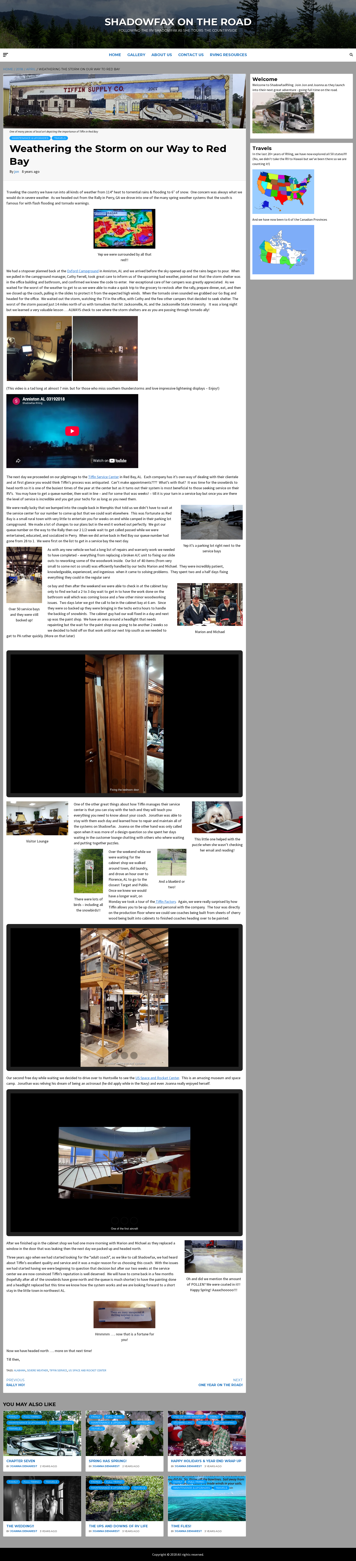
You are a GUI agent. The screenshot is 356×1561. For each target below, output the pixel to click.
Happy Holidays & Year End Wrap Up (206, 1461)
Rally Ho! (15, 1382)
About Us (161, 55)
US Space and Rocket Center (157, 1077)
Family (13, 1416)
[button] (39, 348)
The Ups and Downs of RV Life (118, 1526)
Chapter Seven (20, 1461)
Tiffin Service (58, 1370)
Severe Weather (37, 1370)
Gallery (136, 55)
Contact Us (191, 55)
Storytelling (143, 1422)
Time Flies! (181, 1526)
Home (115, 55)
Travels (60, 138)
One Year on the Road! (220, 1382)
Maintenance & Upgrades (30, 138)
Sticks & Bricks (61, 1422)
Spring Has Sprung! (107, 1461)
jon (17, 171)
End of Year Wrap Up (188, 1416)
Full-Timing (32, 1416)
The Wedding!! (20, 1526)
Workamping (225, 1422)
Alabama (20, 1370)
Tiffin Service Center (103, 476)
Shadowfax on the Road (178, 22)
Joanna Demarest (24, 1466)
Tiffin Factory (165, 901)
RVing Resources (228, 55)
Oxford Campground (83, 271)
